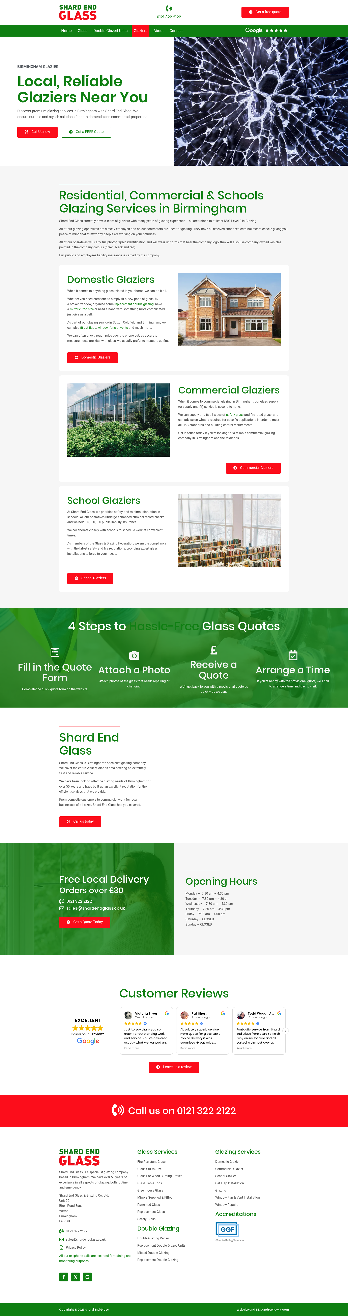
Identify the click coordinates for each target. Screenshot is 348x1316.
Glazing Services (238, 1152)
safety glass (234, 415)
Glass (82, 30)
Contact (176, 30)
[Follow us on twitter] (75, 1277)
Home (66, 30)
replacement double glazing (134, 304)
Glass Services (157, 1152)
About (158, 30)
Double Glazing (158, 1229)
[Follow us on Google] (87, 1277)
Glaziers (140, 30)
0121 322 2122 (169, 17)
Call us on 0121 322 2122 (182, 1111)
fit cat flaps (88, 328)
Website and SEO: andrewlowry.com (263, 1310)
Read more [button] (131, 1048)
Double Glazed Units (110, 30)
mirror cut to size (82, 309)
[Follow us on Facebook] (63, 1277)
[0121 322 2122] (169, 8)
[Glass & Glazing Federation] (230, 1231)
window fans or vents (112, 328)
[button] (286, 1031)
